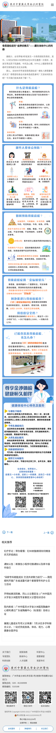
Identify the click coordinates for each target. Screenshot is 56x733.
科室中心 (41, 652)
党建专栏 (41, 660)
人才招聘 (23, 660)
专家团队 (6, 656)
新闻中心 (23, 656)
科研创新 (6, 660)
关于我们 (6, 652)
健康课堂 (41, 656)
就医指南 (23, 652)
